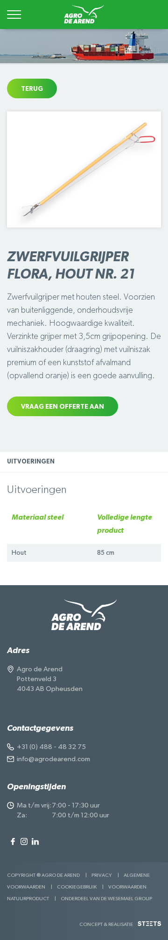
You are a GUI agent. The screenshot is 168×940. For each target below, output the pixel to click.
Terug (32, 89)
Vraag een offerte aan (62, 407)
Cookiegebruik (77, 886)
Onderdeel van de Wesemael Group (106, 898)
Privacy (101, 875)
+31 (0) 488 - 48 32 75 (51, 746)
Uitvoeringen (31, 462)
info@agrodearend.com (53, 759)
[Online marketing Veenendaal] (149, 927)
